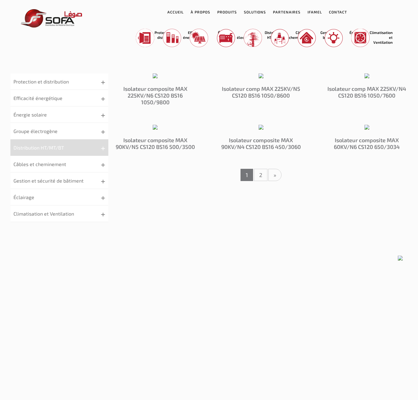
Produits (227, 12)
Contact (338, 12)
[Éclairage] (331, 38)
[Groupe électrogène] (223, 38)
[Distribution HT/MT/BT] (250, 38)
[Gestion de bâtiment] (304, 38)
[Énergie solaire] (196, 38)
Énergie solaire (30, 114)
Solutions (255, 12)
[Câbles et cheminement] (277, 38)
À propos (200, 12)
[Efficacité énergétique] (169, 38)
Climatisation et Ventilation (43, 214)
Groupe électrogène (35, 131)
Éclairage (23, 197)
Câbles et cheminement (39, 164)
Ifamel (315, 12)
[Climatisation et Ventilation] (358, 38)
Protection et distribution (41, 81)
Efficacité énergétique (37, 98)
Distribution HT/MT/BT (38, 147)
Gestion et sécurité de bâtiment (48, 180)
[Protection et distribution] (142, 38)
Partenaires (286, 12)
